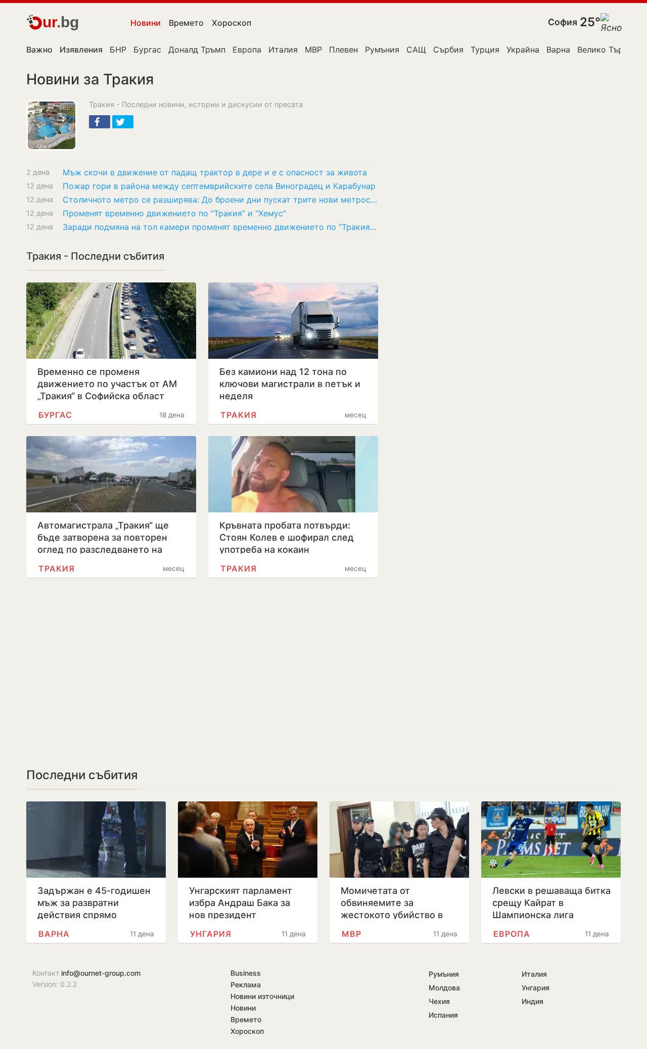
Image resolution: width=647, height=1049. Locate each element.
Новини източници (262, 996)
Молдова (444, 987)
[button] (99, 121)
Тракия (238, 415)
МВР (313, 49)
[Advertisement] (202, 672)
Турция (485, 49)
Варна (558, 49)
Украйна (522, 49)
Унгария (211, 934)
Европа (247, 49)
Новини (145, 23)
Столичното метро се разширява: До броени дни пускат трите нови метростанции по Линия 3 (220, 200)
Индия (532, 1001)
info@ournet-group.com (101, 973)
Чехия (439, 1001)
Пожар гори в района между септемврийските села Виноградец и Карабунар (219, 186)
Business (245, 973)
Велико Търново (609, 49)
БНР (118, 49)
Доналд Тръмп (196, 49)
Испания (443, 1015)
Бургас (147, 49)
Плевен (343, 49)
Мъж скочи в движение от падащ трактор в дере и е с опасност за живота (215, 172)
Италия (283, 49)
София (562, 22)
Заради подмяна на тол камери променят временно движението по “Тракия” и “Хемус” (220, 227)
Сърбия (448, 49)
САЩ (416, 49)
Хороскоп (231, 23)
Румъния (382, 49)
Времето (186, 23)
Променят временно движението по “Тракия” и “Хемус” (174, 213)
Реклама (245, 984)
